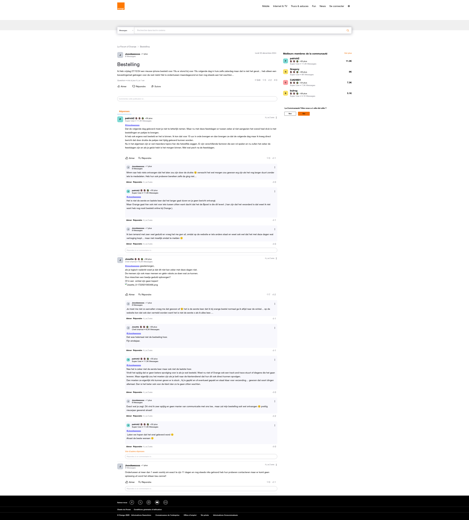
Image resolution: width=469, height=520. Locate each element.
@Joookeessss (132, 125)
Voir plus (348, 53)
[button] (129, 182)
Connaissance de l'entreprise (167, 515)
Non (290, 114)
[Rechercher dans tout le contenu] (348, 30)
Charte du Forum (124, 509)
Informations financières (141, 515)
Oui (304, 114)
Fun (314, 6)
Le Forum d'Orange (126, 47)
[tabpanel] (197, 304)
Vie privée (205, 515)
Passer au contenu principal (13, 2)
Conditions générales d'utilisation (148, 509)
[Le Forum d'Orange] (121, 6)
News (323, 6)
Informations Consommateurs (225, 515)
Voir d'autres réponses (134, 451)
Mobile (265, 6)
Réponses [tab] (124, 111)
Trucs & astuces (299, 6)
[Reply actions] (275, 167)
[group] (257, 80)
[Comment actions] (276, 117)
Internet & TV (280, 6)
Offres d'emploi (190, 515)
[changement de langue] (349, 6)
